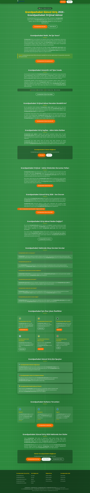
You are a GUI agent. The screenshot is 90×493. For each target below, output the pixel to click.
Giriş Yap (63, 1)
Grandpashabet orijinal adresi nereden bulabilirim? (30, 270)
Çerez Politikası (48, 479)
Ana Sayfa (33, 475)
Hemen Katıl (40, 348)
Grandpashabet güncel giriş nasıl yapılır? (27, 279)
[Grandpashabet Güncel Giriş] (21, 2)
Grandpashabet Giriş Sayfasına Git (45, 61)
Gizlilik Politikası (49, 475)
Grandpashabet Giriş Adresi (45, 239)
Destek (32, 482)
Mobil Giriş (59, 329)
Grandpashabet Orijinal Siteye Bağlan (45, 94)
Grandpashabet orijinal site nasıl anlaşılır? (28, 288)
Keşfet (58, 347)
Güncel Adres (22, 349)
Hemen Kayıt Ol (53, 26)
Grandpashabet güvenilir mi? (25, 261)
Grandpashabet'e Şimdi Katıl (45, 425)
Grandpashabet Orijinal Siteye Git (45, 185)
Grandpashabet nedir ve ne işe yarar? (27, 253)
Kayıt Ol (69, 1)
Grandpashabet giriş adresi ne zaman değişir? (28, 296)
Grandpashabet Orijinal (20, 481)
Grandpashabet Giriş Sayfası (21, 482)
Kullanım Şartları (49, 477)
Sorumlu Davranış (49, 481)
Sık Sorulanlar (63, 481)
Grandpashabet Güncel (57, 459)
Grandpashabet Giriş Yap (39, 26)
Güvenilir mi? (63, 479)
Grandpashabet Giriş (23, 329)
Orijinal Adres (63, 477)
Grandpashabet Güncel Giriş (21, 479)
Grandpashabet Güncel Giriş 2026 (45, 212)
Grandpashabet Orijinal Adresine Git (45, 121)
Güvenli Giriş (41, 328)
